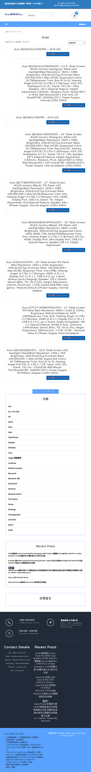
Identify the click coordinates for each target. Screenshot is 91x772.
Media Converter (15, 468)
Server (11, 504)
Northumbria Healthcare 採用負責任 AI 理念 (23, 752)
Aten (10, 427)
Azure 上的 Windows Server (18, 577)
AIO (9, 406)
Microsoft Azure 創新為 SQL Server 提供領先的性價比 (27, 582)
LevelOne (12, 463)
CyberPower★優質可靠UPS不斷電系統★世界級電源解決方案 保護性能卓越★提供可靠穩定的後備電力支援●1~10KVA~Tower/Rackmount (46, 712)
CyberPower (13, 437)
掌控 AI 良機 (10, 767)
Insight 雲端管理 (14, 458)
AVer (10, 432)
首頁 (7, 32)
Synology (12, 509)
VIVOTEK (12, 520)
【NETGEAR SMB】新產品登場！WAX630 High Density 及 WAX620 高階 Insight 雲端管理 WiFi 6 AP (24, 747)
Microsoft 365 (14, 478)
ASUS (10, 422)
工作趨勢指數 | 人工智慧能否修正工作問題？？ (23, 737)
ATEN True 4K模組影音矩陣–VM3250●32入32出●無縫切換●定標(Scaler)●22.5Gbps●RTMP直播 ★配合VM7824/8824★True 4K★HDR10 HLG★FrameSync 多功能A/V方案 (24, 758)
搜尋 (51, 15)
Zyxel (10, 530)
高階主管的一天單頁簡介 (15, 740)
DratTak (11, 443)
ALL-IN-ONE (13, 412)
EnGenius (12, 448)
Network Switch (14, 494)
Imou (10, 453)
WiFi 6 (10, 525)
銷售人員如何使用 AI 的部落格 (17, 764)
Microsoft (12, 473)
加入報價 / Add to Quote (58, 54)
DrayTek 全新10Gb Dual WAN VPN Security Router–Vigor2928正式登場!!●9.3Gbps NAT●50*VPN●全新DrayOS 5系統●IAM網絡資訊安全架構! (45, 687)
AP (9, 417)
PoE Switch (13, 499)
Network (12, 489)
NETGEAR (12, 484)
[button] (45, 24)
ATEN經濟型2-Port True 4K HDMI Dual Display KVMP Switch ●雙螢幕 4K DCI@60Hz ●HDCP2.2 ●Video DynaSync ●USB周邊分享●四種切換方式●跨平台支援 (45, 663)
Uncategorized (14, 515)
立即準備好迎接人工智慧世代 (17, 742)
